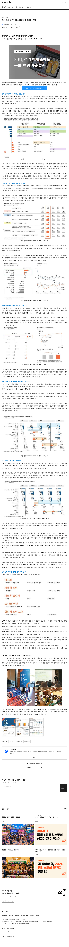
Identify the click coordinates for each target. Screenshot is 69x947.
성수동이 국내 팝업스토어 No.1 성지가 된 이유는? (46, 817)
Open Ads (6, 2)
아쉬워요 (40, 767)
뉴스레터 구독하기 (6, 901)
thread (9, 931)
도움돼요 (29, 767)
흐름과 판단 (18, 7)
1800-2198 (11, 923)
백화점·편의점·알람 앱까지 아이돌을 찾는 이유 (12, 817)
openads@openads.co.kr (24, 923)
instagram (4, 931)
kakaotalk (15, 931)
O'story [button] (35, 7)
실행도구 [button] (29, 7)
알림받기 (34, 757)
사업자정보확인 (19, 921)
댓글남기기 (63, 788)
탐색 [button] (5, 7)
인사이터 (24, 7)
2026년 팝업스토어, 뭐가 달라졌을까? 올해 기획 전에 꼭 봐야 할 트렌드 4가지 (50, 850)
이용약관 (3, 928)
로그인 (66, 2)
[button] (65, 809)
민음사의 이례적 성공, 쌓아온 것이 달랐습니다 (12, 850)
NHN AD (5, 911)
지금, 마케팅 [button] (10, 7)
